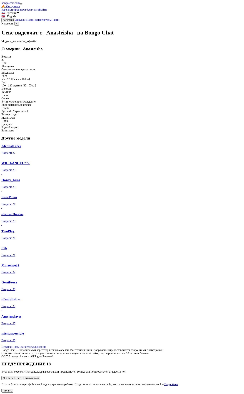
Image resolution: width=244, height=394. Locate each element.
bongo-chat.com (10, 2)
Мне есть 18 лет (12, 378)
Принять (7, 390)
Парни (55, 19)
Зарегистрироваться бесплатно (20, 9)
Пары (29, 19)
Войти (43, 9)
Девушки (20, 19)
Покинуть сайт (31, 378)
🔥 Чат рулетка (10, 6)
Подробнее (171, 384)
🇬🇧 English (8, 16)
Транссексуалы (42, 19)
